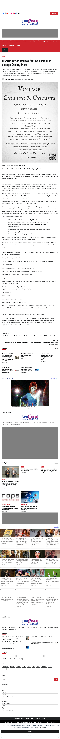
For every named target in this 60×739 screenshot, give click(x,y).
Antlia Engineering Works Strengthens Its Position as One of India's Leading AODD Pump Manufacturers (30, 335)
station (38, 322)
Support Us (5, 708)
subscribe (25, 308)
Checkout (4, 692)
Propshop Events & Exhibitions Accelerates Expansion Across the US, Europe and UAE (7, 370)
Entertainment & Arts (13, 320)
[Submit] (56, 679)
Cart (3, 690)
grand (32, 320)
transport (43, 322)
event (21, 320)
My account (5, 701)
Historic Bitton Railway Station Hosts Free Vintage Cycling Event (25, 314)
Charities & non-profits (35, 318)
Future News (34, 656)
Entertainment (20, 656)
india (29, 666)
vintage (28, 324)
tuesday (20, 324)
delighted (4, 320)
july (34, 666)
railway (19, 322)
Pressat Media (10, 79)
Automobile (23, 365)
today (50, 666)
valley (24, 324)
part (12, 322)
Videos (20, 658)
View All (56, 348)
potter (15, 322)
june (38, 666)
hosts (41, 320)
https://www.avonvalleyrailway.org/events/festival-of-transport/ (20, 289)
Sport (34, 322)
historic (37, 320)
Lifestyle (3, 365)
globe (24, 666)
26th (6, 318)
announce (14, 318)
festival (26, 320)
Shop (3, 705)
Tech (22, 351)
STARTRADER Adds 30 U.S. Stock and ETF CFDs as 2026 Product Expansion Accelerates (27, 370)
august (19, 318)
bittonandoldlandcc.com (27, 268)
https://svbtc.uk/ (29, 274)
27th (9, 318)
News (53, 656)
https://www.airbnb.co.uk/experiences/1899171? (31, 271)
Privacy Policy (6, 703)
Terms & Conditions (7, 710)
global (18, 666)
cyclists (52, 318)
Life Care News (19, 718)
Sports (3, 56)
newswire (44, 666)
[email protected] (41, 261)
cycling (47, 318)
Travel (3, 351)
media (3, 322)
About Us (4, 688)
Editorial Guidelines (7, 697)
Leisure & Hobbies (49, 320)
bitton (26, 318)
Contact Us (5, 694)
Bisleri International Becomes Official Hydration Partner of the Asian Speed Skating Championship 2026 (47, 356)
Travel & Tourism (12, 324)
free (29, 320)
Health (41, 656)
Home (3, 699)
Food (28, 656)
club (43, 318)
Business (13, 656)
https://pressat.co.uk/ (41, 308)
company (12, 666)
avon (23, 318)
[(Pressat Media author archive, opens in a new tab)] (3, 80)
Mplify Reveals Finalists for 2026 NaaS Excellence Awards (27, 355)
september (29, 322)
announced (5, 666)
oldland (8, 322)
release (24, 322)
